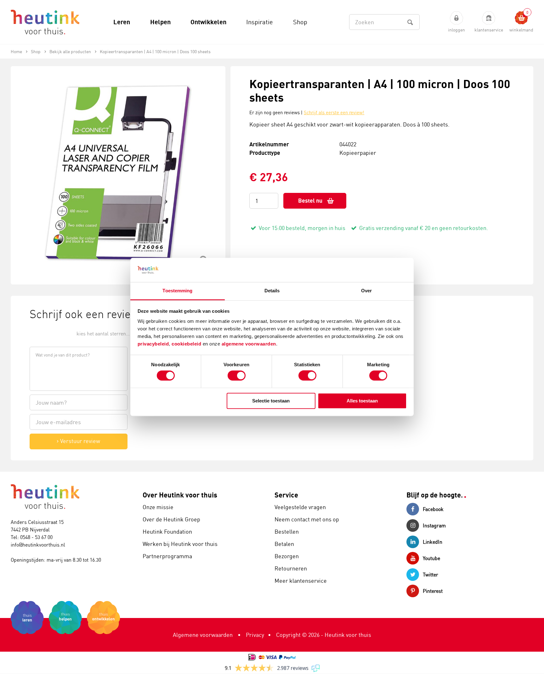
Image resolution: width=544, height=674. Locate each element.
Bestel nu (310, 200)
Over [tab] (366, 290)
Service (286, 494)
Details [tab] (272, 290)
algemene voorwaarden (249, 343)
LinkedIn (432, 542)
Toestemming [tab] (177, 290)
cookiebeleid (187, 343)
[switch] (237, 376)
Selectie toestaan (271, 400)
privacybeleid (153, 343)
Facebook (433, 509)
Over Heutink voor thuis (180, 494)
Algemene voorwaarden (203, 634)
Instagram (434, 525)
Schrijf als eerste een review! (334, 112)
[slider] (51, 333)
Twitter (430, 574)
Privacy (255, 634)
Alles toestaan (362, 400)
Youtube (431, 558)
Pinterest (433, 591)
